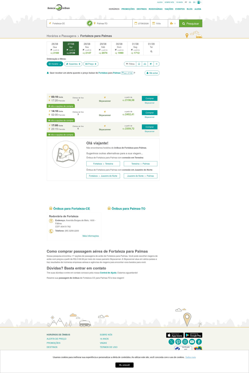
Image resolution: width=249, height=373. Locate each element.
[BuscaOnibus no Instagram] (185, 341)
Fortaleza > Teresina (103, 163)
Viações (169, 9)
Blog (189, 9)
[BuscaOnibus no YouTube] (192, 341)
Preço (91, 63)
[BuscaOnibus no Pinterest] (178, 341)
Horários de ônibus (58, 334)
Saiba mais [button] (190, 357)
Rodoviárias (155, 9)
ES (190, 2)
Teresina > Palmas (141, 163)
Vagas (103, 342)
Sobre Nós (169, 2)
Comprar (150, 98)
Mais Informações (91, 235)
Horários (114, 9)
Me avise (153, 72)
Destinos (142, 9)
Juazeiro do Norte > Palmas (140, 175)
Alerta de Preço (56, 338)
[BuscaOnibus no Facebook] (198, 341)
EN (194, 2)
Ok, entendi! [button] (124, 365)
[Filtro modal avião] (151, 63)
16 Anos (179, 2)
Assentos (73, 63)
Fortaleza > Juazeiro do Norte (103, 175)
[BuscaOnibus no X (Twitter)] (171, 341)
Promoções (128, 9)
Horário (55, 63)
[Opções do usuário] (199, 2)
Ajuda (159, 2)
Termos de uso (108, 347)
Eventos (180, 9)
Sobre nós (106, 334)
